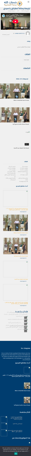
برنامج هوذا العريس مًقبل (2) (9, 175)
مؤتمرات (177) (12, 170)
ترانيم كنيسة (26, 60)
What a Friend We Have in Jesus (21, 100)
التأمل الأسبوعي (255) (10, 178)
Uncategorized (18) (23, 181)
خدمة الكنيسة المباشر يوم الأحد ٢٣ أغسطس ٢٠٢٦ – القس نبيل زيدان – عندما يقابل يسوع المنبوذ (17, 209)
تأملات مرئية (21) (24, 175)
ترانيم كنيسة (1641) (11, 173)
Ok (16, 453)
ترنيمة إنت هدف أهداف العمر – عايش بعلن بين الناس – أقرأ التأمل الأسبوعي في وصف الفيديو (16, 302)
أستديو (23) (12, 180)
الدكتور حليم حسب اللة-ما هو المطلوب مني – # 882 (15, 430)
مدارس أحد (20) (12, 166)
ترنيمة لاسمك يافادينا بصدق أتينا (21, 124)
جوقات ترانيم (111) (11, 171)
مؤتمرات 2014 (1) (24, 170)
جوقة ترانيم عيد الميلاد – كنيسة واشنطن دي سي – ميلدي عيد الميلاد (16, 418)
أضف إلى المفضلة (6, 34)
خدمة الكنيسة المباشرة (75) (23, 172)
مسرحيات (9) (25, 166)
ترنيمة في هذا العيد (17, 424)
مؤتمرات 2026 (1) (24, 168)
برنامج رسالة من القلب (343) (23, 179)
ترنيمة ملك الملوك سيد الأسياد (21, 148)
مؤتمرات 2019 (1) (11, 168)
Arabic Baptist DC (20, 33)
